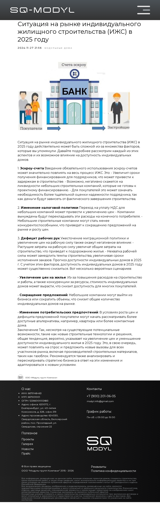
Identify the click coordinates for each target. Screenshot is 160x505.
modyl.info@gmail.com (100, 401)
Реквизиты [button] (98, 467)
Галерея (27, 444)
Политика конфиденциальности (113, 471)
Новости (27, 449)
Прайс (25, 453)
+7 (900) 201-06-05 (101, 396)
